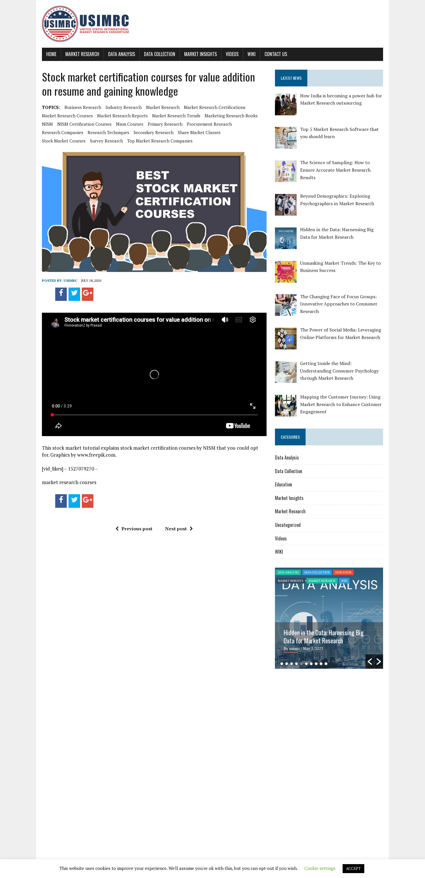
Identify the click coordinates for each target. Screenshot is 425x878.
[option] (329, 618)
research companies (62, 132)
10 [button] (326, 664)
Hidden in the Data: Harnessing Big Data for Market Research (324, 636)
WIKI (251, 54)
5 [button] (301, 664)
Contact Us (276, 54)
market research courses (67, 115)
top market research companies (160, 141)
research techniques (108, 132)
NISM (47, 124)
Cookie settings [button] (319, 868)
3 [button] (291, 664)
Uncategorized (288, 524)
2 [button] (287, 664)
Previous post (136, 528)
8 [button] (316, 664)
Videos (232, 54)
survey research (106, 141)
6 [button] (306, 664)
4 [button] (296, 664)
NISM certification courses (84, 124)
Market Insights (200, 54)
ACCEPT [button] (353, 868)
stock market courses (64, 141)
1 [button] (282, 664)
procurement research (209, 124)
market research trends (176, 115)
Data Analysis (121, 54)
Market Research (82, 54)
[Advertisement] (323, 717)
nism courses (129, 124)
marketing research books (231, 115)
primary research (165, 124)
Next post (176, 528)
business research (82, 107)
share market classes (199, 132)
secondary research (153, 132)
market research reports (122, 115)
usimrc (70, 280)
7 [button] (311, 664)
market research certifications (214, 107)
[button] (369, 661)
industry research (124, 107)
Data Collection (159, 54)
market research (163, 107)
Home (51, 54)
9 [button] (321, 664)
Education (283, 484)
